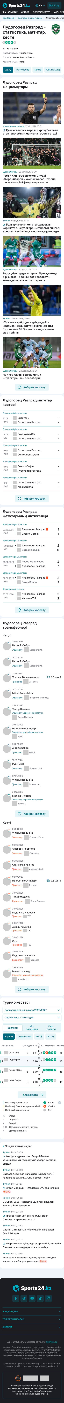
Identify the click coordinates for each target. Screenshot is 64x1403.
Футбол (25, 12)
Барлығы (13, 1027)
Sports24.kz (8, 17)
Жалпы (9, 1036)
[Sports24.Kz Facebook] (15, 1298)
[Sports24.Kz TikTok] (40, 1298)
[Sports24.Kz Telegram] (23, 1298)
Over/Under (24, 1036)
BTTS (39, 1036)
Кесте (37, 69)
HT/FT (50, 1036)
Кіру (56, 5)
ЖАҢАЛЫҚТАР (10, 12)
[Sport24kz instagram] (48, 1298)
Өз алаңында (32, 1028)
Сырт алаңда (51, 1028)
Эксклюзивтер (41, 12)
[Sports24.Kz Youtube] (32, 1298)
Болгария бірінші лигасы (30, 17)
